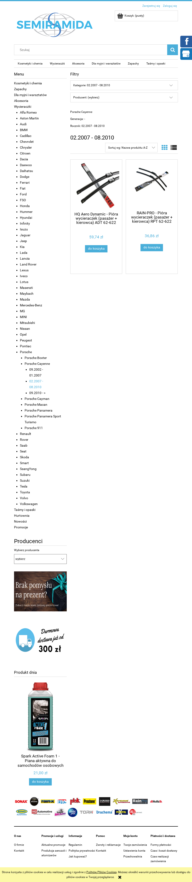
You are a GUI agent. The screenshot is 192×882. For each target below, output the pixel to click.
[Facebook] (185, 41)
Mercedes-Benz (31, 305)
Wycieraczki (22, 106)
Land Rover (28, 264)
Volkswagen (29, 504)
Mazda (25, 299)
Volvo (24, 498)
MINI (23, 317)
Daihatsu (26, 171)
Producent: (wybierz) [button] (86, 97)
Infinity (25, 223)
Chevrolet (27, 141)
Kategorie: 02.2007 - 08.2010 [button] (91, 85)
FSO (23, 200)
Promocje (21, 527)
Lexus (24, 270)
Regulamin (75, 844)
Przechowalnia (132, 856)
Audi (23, 124)
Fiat (23, 188)
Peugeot (26, 340)
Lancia (25, 258)
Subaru (25, 475)
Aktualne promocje (53, 844)
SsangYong (28, 469)
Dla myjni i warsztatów (30, 95)
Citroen (25, 153)
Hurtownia (22, 515)
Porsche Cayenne (37, 364)
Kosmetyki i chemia (28, 83)
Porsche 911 (34, 428)
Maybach (26, 293)
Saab (23, 445)
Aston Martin (29, 118)
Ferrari (25, 182)
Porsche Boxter (36, 358)
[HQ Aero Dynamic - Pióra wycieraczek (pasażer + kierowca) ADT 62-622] (96, 185)
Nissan (25, 328)
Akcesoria (21, 101)
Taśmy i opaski (24, 510)
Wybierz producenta (26, 550)
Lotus (24, 282)
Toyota (25, 492)
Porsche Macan (36, 404)
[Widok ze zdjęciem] (165, 147)
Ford (23, 194)
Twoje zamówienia (135, 844)
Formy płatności (161, 844)
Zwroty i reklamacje (108, 844)
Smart (24, 463)
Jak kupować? (78, 856)
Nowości (20, 521)
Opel (23, 334)
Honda (25, 206)
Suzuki (25, 480)
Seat (23, 451)
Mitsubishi (27, 323)
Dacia (24, 159)
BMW (24, 130)
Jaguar (25, 235)
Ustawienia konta (134, 850)
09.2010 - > (37, 393)
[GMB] (185, 53)
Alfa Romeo (28, 112)
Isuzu (24, 229)
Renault (25, 434)
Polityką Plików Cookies (101, 872)
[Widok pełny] (174, 147)
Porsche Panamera (38, 410)
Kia (22, 247)
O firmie (19, 844)
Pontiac (25, 346)
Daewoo (26, 165)
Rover (24, 439)
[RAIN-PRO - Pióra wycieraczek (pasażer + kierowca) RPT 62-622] (152, 184)
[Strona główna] (55, 24)
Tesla (23, 486)
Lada (23, 253)
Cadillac (25, 136)
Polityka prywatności (82, 850)
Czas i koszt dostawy (164, 850)
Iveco (24, 276)
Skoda (24, 457)
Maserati (26, 288)
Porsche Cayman (37, 399)
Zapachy (20, 89)
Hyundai (26, 217)
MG (22, 311)
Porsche (26, 352)
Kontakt (19, 850)
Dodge (24, 177)
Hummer (26, 212)
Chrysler (26, 147)
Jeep (23, 241)
